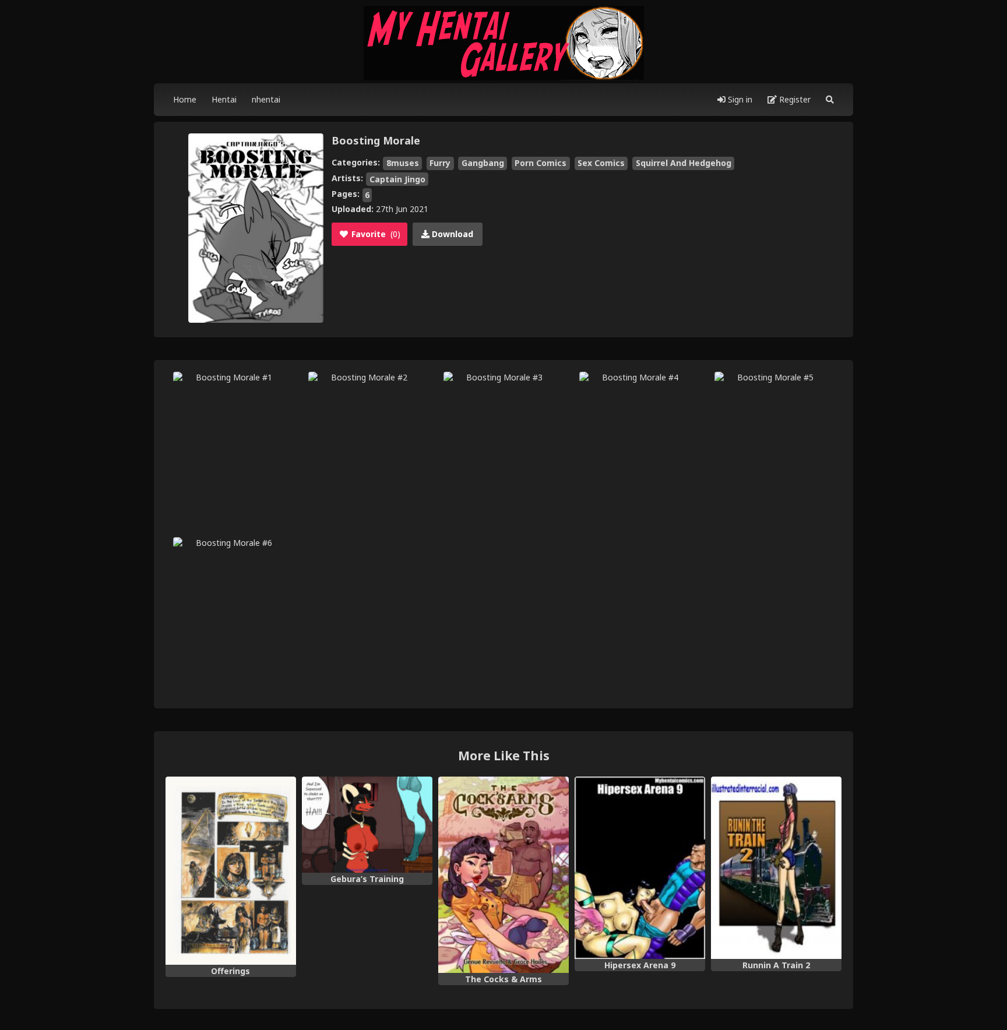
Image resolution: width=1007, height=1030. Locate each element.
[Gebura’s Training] (367, 825)
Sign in (739, 99)
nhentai (266, 99)
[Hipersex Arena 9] (640, 868)
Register (794, 99)
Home (184, 99)
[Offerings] (231, 871)
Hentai (224, 99)
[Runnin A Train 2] (776, 868)
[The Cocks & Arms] (503, 875)
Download (451, 233)
